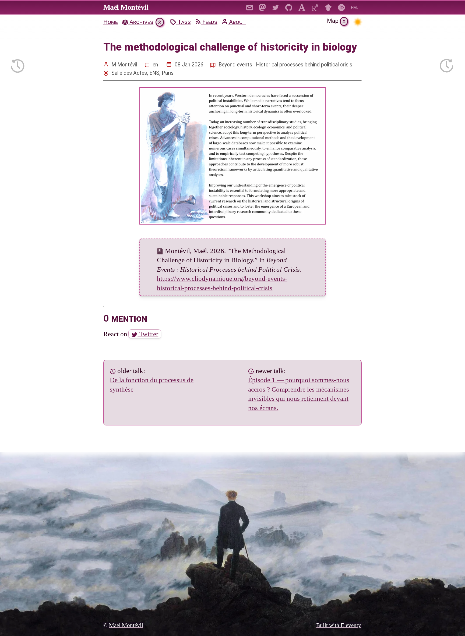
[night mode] (357, 22)
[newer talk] (446, 64)
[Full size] (232, 156)
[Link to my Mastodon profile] (262, 7)
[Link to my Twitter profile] (275, 7)
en (155, 65)
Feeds (209, 22)
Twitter (148, 333)
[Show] (160, 22)
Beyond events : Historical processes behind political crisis (285, 65)
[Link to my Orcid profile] (341, 7)
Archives (140, 22)
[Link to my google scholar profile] (328, 7)
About (237, 22)
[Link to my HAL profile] (354, 7)
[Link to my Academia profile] (302, 7)
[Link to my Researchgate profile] (315, 7)
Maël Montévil (125, 7)
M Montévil (124, 65)
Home (110, 22)
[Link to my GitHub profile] (288, 7)
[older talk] (17, 64)
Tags (183, 22)
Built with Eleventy (338, 625)
